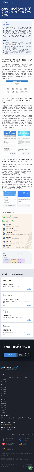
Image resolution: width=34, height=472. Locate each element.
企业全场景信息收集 (6, 424)
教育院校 (3, 387)
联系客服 (9, 429)
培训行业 (3, 389)
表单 (2, 377)
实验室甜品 (28, 418)
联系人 (11, 377)
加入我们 (21, 434)
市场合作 (12, 434)
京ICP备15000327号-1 (6, 459)
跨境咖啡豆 (20, 418)
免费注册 (10, 355)
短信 (26, 377)
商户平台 (3, 381)
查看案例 (29, 289)
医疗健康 (3, 393)
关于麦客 (3, 434)
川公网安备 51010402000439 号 (22, 459)
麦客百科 (3, 429)
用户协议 (30, 434)
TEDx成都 (4, 418)
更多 (2, 395)
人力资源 (3, 391)
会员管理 (3, 379)
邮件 (18, 377)
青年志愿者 (12, 418)
